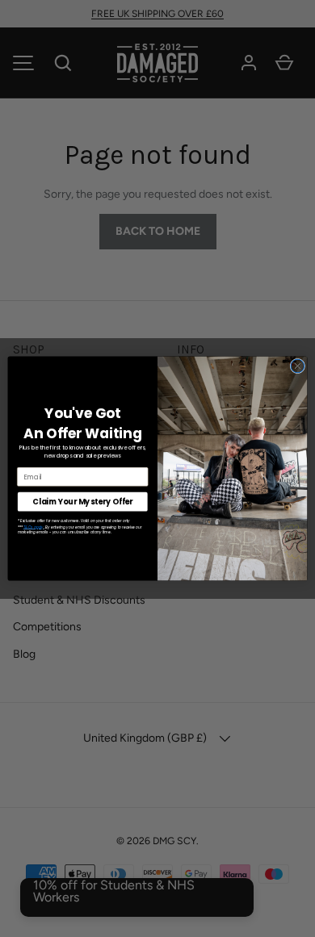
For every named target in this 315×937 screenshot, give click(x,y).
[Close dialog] (297, 366)
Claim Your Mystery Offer (82, 501)
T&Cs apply (33, 527)
